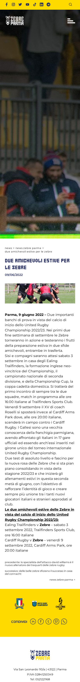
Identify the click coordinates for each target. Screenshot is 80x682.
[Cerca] (72, 5)
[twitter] (49, 622)
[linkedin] (34, 622)
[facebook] (42, 622)
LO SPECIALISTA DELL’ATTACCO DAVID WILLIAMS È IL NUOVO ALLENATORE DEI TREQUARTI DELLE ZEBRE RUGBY (39, 564)
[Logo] (14, 26)
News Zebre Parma (28, 248)
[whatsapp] (65, 622)
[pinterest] (57, 622)
